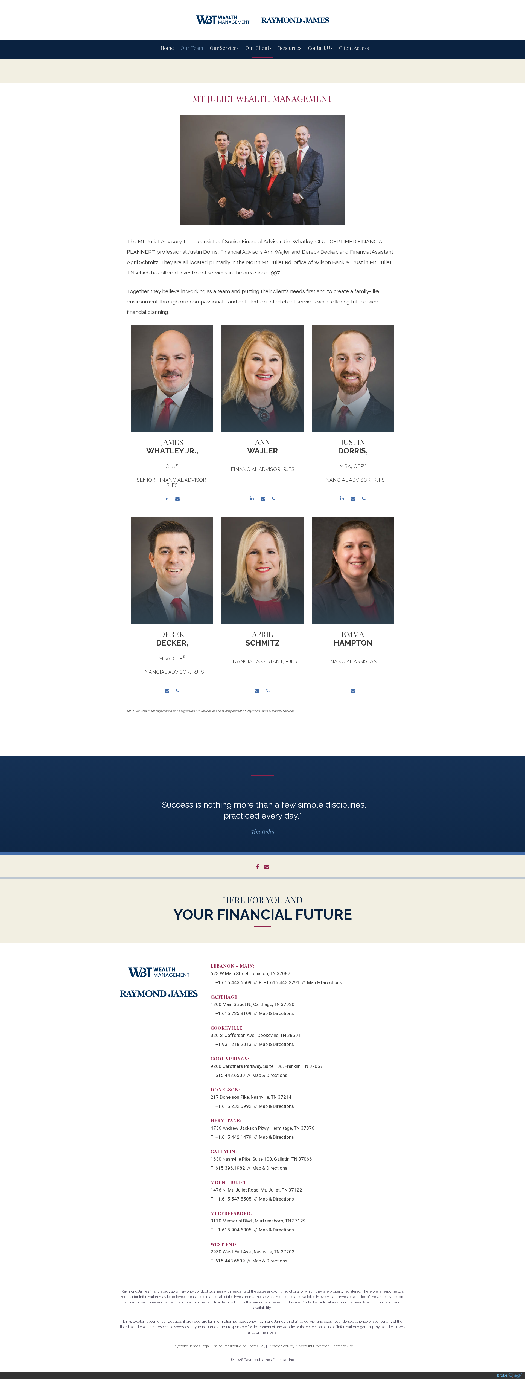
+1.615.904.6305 (233, 1230)
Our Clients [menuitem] (258, 48)
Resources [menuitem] (289, 48)
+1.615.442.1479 (233, 1137)
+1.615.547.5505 (233, 1199)
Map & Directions (324, 982)
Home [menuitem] (167, 48)
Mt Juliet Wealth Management (262, 98)
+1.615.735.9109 (233, 1013)
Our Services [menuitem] (224, 48)
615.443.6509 (230, 1075)
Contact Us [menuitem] (320, 48)
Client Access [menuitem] (354, 48)
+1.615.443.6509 (233, 982)
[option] (172, 417)
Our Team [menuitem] (191, 48)
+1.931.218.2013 (233, 1044)
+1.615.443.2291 (282, 982)
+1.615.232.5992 (233, 1106)
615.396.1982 (230, 1168)
